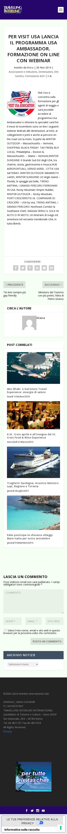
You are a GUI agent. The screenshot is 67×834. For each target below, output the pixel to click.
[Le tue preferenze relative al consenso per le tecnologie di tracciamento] (60, 827)
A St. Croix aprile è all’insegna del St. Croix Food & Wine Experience (31, 436)
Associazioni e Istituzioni (23, 71)
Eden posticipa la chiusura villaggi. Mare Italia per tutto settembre (30, 536)
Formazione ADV (35, 76)
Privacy (7, 731)
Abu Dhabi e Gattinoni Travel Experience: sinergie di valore (27, 390)
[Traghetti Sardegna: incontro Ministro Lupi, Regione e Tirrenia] (33, 462)
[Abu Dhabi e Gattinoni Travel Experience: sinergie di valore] (33, 368)
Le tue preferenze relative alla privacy (32, 821)
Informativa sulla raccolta (21, 829)
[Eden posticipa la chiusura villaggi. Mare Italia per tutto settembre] (33, 513)
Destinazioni (45, 71)
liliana (30, 67)
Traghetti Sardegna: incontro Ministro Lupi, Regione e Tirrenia (33, 484)
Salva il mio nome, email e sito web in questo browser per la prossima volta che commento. (31, 632)
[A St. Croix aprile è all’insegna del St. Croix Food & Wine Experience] (33, 415)
